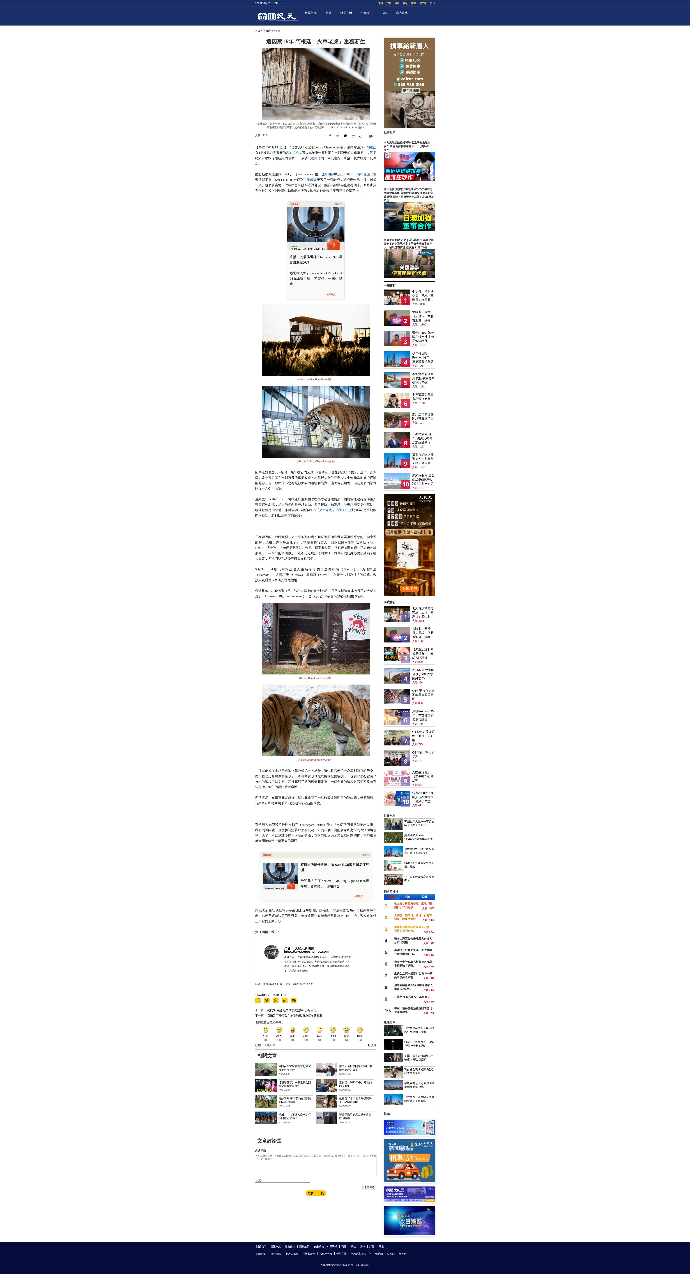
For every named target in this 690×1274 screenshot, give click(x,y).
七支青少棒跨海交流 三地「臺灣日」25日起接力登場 (423, 296)
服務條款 (290, 1246)
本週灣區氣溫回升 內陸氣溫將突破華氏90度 (423, 378)
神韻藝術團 (309, 1253)
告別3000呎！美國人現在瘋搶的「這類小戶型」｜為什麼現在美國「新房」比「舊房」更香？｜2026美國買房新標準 (423, 797)
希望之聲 (341, 1253)
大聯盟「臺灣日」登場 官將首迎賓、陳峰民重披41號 (423, 316)
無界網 (402, 1253)
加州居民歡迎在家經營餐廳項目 (423, 416)
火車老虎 (325, 510)
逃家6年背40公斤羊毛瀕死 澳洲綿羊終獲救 (295, 1015)
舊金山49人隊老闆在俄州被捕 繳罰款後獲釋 (423, 337)
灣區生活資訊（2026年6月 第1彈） (422, 776)
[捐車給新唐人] (409, 127)
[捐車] (409, 1181)
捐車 (397, 3)
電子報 (423, 3)
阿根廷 (372, 147)
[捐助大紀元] (409, 1200)
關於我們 (261, 1246)
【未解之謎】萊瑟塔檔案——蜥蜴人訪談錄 (423, 653)
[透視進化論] (409, 595)
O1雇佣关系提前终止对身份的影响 (423, 736)
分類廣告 (366, 12)
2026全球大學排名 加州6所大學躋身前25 (423, 674)
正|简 (369, 136)
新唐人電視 (292, 1253)
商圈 (413, 3)
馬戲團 (271, 153)
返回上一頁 (316, 1193)
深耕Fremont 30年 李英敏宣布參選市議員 (423, 715)
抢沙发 (372, 1045)
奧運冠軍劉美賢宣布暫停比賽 (423, 397)
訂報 (389, 3)
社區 (329, 12)
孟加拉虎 (292, 153)
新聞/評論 (311, 12)
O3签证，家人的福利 (423, 754)
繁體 (432, 3)
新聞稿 (329, 174)
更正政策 (276, 1246)
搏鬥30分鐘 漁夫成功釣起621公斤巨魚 (291, 1010)
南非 (317, 158)
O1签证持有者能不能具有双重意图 (423, 695)
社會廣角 (268, 30)
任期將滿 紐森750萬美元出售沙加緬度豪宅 (422, 438)
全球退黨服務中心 (361, 1253)
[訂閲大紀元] (409, 1133)
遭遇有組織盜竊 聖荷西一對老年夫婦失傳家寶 (423, 459)
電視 (380, 3)
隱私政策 (304, 1246)
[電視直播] (409, 1234)
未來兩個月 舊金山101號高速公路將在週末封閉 (423, 479)
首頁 (257, 30)
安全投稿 (319, 1246)
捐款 (405, 3)
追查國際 (276, 1253)
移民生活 (346, 12)
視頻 (384, 12)
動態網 (391, 1253)
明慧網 (379, 1253)
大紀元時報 (325, 1253)
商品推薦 (402, 12)
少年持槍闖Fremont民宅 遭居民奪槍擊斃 (423, 357)
